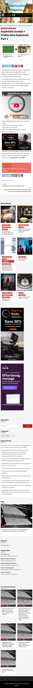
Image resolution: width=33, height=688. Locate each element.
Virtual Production (7, 295)
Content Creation (7, 256)
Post (14, 28)
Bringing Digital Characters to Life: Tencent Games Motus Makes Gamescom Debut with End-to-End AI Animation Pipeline (16, 492)
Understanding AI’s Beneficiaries (23, 259)
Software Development (6, 261)
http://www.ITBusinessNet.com (9, 556)
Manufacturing (6, 227)
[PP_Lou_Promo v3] (16, 142)
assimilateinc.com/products (10, 127)
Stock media (22, 295)
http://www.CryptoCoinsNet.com (9, 574)
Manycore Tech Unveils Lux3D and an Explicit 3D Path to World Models (16, 477)
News (3, 526)
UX (3, 264)
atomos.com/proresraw (9, 132)
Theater (21, 227)
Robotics (5, 229)
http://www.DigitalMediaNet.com (9, 565)
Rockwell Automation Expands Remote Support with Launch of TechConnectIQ (16, 464)
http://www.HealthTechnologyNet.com (11, 569)
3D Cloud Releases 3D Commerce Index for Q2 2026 (15, 468)
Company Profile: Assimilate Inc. (6, 299)
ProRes (11, 180)
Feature (10, 28)
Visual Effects (6, 297)
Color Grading (4, 28)
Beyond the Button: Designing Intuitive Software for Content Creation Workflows (7, 268)
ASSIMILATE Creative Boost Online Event (13, 185)
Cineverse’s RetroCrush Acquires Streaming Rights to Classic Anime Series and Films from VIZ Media (16, 446)
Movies (26, 225)
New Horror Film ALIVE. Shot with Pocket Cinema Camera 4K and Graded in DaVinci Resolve (17, 189)
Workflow (8, 264)
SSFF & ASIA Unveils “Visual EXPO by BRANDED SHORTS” (14, 472)
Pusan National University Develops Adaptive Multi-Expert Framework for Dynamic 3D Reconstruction (16, 482)
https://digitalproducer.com (8, 560)
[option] (16, 520)
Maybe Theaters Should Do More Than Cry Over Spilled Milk (24, 230)
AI (19, 256)
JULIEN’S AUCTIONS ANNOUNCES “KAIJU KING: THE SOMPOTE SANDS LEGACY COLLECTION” (16, 460)
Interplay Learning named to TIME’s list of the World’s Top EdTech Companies (16, 486)
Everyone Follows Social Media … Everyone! (24, 297)
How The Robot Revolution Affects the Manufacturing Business (8, 233)
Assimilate (7, 180)
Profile (10, 292)
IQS (9, 225)
